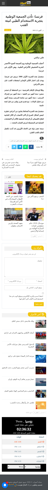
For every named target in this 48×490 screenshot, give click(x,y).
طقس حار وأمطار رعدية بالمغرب (22, 403)
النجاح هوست (22, 485)
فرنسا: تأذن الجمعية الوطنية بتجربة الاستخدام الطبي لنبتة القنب (26, 141)
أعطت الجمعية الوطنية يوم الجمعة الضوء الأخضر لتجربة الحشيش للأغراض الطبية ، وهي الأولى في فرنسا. (24, 67)
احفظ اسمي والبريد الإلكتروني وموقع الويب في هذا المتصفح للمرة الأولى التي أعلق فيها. (26, 297)
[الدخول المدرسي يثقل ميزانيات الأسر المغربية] (41, 347)
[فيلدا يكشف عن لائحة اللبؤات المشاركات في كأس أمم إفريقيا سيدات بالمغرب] (13, 187)
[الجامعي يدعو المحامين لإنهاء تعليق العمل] (41, 394)
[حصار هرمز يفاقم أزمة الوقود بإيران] (41, 382)
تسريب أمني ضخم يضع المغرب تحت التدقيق (18, 368)
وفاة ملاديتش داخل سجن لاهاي (23, 321)
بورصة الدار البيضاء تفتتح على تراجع (21, 356)
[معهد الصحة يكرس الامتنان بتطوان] (13, 214)
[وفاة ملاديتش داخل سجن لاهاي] (41, 324)
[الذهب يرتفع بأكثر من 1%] (34, 187)
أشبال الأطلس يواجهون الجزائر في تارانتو (19, 333)
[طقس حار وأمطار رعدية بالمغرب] (41, 405)
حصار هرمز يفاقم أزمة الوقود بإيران (21, 379)
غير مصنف (7, 30)
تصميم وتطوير (37, 485)
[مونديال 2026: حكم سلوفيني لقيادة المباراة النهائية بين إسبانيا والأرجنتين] (34, 214)
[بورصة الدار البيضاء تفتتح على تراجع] (41, 359)
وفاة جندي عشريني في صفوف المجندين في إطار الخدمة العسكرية (11, 165)
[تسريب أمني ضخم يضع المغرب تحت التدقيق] (41, 370)
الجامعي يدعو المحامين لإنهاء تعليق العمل (19, 391)
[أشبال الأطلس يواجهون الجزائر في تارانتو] (41, 335)
